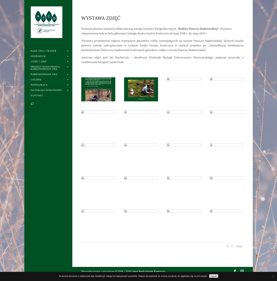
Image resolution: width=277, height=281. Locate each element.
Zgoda (213, 276)
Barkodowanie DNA (44, 74)
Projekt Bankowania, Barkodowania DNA (45, 68)
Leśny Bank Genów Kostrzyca (148, 271)
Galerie (36, 79)
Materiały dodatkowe (46, 90)
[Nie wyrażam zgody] (273, 276)
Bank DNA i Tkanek (44, 51)
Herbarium (38, 56)
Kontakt (37, 95)
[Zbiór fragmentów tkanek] (141, 100)
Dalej (239, 246)
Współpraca (39, 85)
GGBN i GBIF (39, 61)
